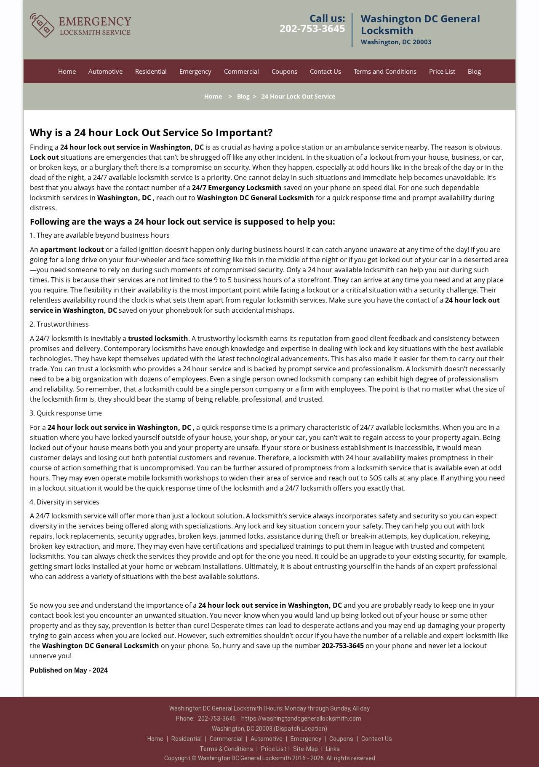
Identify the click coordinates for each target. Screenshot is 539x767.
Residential (151, 71)
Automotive (105, 71)
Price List (442, 71)
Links (333, 749)
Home (67, 71)
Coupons (284, 71)
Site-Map (305, 749)
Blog (474, 71)
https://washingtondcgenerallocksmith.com (301, 718)
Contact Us (325, 71)
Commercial (241, 71)
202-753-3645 (312, 28)
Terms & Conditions (226, 749)
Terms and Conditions (385, 71)
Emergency (195, 71)
